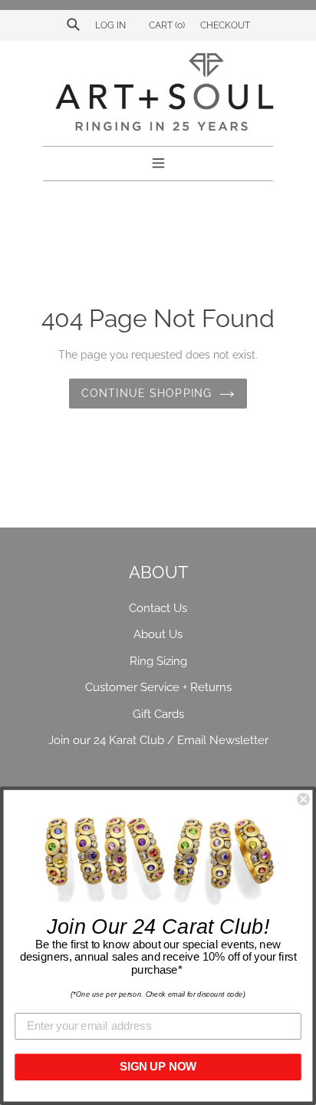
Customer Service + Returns (158, 687)
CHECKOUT (225, 25)
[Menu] (158, 161)
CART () (165, 25)
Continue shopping (146, 393)
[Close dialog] (303, 799)
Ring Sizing (158, 661)
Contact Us (158, 608)
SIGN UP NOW (158, 1066)
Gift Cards (158, 714)
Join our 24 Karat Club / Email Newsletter (158, 740)
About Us (158, 634)
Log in (110, 25)
